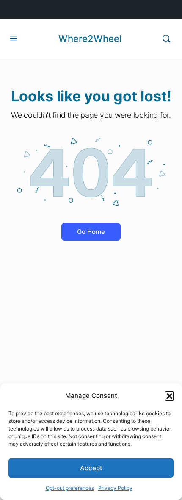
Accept (91, 468)
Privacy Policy (115, 488)
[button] (169, 396)
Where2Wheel (89, 38)
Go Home (91, 232)
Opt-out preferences (70, 488)
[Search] (166, 38)
